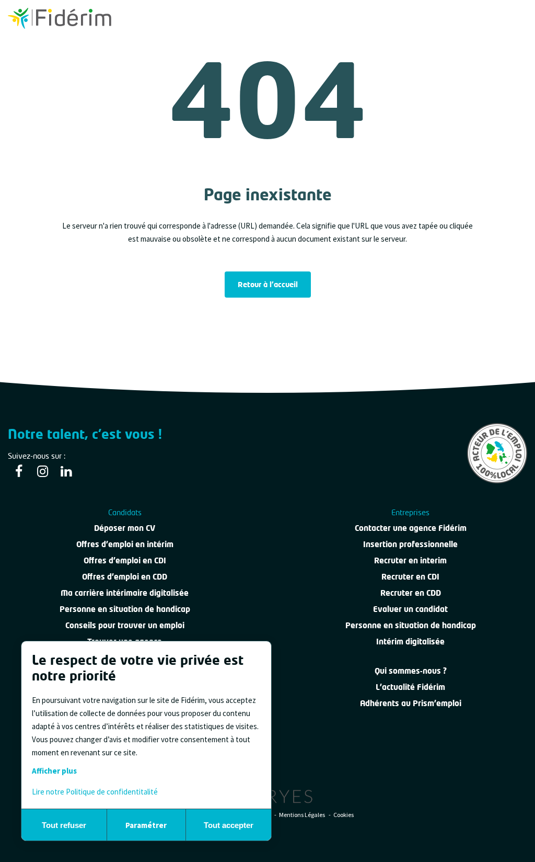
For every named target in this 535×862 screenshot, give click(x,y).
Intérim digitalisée (410, 641)
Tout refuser (64, 825)
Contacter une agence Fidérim (411, 527)
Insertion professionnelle (410, 544)
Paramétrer (146, 825)
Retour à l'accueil (268, 284)
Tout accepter (228, 825)
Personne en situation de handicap (125, 609)
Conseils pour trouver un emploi (124, 625)
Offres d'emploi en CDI (125, 560)
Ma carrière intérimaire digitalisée (125, 592)
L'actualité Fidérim (410, 686)
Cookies (343, 815)
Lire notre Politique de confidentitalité (95, 792)
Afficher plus (54, 771)
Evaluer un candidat (410, 609)
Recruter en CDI (410, 576)
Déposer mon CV (124, 527)
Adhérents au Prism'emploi (410, 703)
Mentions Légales (302, 815)
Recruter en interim (410, 560)
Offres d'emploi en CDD (124, 576)
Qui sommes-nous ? (411, 670)
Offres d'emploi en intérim (124, 544)
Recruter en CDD (410, 592)
